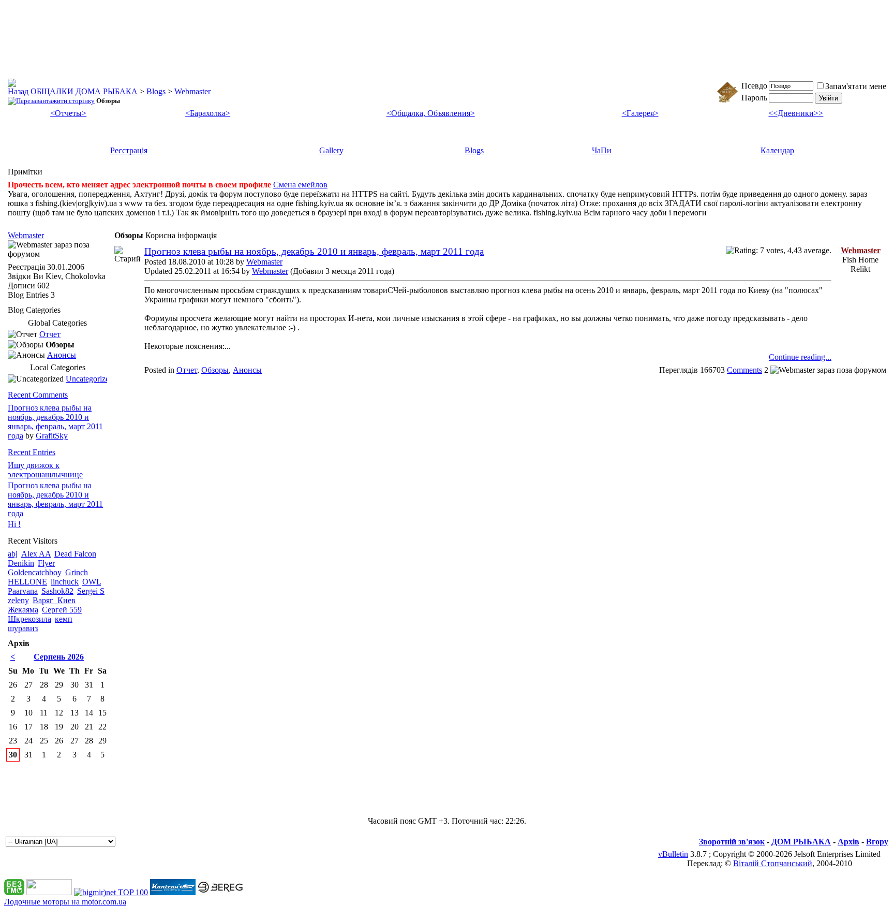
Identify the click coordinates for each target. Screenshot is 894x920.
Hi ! (14, 524)
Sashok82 (57, 591)
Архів (848, 841)
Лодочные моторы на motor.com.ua (65, 901)
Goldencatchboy (35, 572)
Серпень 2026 (59, 656)
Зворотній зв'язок (732, 841)
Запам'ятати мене (855, 86)
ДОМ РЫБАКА (801, 841)
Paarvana (23, 591)
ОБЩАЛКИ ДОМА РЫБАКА (84, 91)
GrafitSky (52, 435)
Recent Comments (38, 394)
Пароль (754, 97)
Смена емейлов (300, 184)
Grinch (76, 572)
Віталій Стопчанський (772, 863)
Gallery (331, 150)
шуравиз (23, 628)
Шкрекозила (29, 619)
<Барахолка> (207, 113)
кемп (63, 619)
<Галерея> (640, 113)
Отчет (186, 370)
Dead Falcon (75, 553)
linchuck (65, 581)
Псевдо (754, 85)
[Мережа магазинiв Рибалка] (220, 892)
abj (13, 553)
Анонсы (247, 370)
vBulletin (673, 854)
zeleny (18, 600)
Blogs (156, 91)
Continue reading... (800, 357)
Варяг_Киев (54, 600)
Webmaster (192, 91)
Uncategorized (89, 378)
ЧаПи (602, 150)
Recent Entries (31, 452)
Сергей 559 (62, 609)
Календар (777, 150)
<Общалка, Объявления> (430, 113)
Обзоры (215, 370)
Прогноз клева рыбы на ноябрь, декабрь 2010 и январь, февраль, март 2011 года (314, 251)
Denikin (21, 563)
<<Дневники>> (795, 113)
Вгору (877, 841)
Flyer (46, 563)
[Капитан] (173, 892)
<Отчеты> (68, 113)
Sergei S (91, 591)
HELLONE (27, 581)
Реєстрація (128, 150)
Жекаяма (23, 609)
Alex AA (36, 553)
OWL (91, 581)
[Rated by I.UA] (49, 892)
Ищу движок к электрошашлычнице (45, 470)
